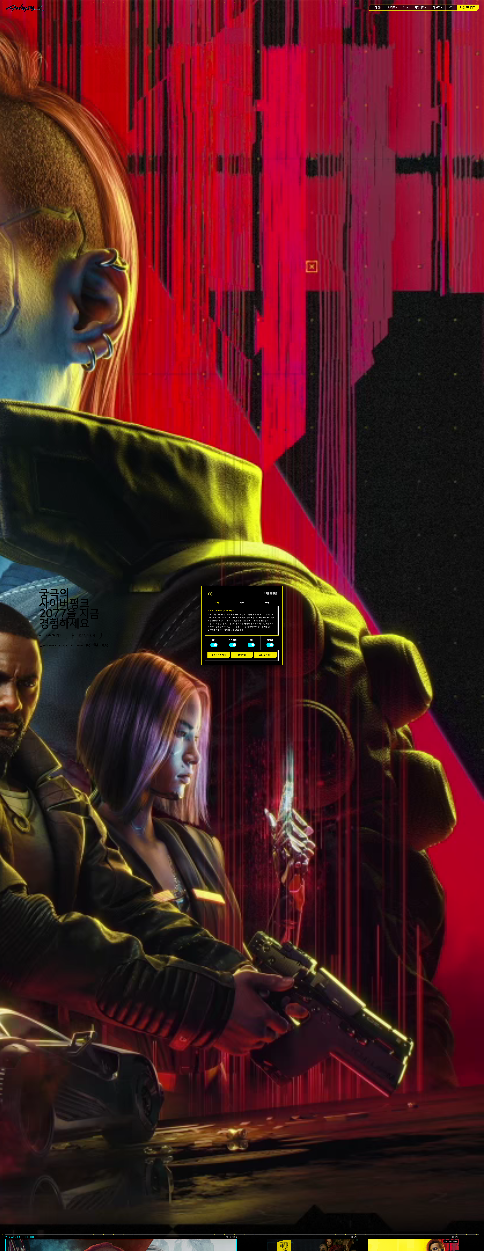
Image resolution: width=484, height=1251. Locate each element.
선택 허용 (242, 655)
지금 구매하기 (468, 7)
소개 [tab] (267, 602)
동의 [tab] (217, 602)
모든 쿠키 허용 (265, 655)
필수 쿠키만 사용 (218, 655)
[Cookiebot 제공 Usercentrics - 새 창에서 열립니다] (266, 593)
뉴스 (405, 7)
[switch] (232, 645)
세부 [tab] (242, 602)
